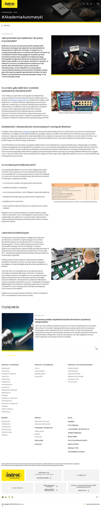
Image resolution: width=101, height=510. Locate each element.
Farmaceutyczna (7, 384)
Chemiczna (5, 376)
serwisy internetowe (92, 504)
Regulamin (72, 437)
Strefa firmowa (74, 433)
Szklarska (5, 406)
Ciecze (37, 368)
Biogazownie (6, 368)
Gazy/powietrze (40, 371)
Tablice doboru (39, 431)
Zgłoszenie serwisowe (42, 421)
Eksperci (37, 434)
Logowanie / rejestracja (78, 429)
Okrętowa (5, 395)
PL (91, 4)
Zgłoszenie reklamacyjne (42, 424)
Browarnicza (6, 371)
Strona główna (7, 12)
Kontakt (38, 444)
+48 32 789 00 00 (17, 488)
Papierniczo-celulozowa (9, 398)
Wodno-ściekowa (7, 409)
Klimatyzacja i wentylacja (9, 390)
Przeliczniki (38, 437)
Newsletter (73, 448)
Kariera (71, 422)
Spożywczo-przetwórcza (10, 403)
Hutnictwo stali (6, 429)
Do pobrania (73, 425)
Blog (15, 12)
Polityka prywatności (77, 440)
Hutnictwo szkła (7, 432)
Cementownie (6, 424)
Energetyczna (6, 382)
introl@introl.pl (81, 475)
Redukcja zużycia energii (75, 376)
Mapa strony (73, 444)
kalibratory (26, 132)
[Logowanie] (87, 4)
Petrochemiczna (7, 401)
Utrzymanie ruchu (73, 379)
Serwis (38, 418)
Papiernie (4, 435)
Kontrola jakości (73, 371)
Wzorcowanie (72, 382)
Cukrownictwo (6, 427)
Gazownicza (6, 387)
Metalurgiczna (6, 393)
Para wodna (38, 376)
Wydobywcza (6, 412)
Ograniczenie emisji (74, 374)
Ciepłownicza (6, 379)
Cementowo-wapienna (9, 374)
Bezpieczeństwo (73, 368)
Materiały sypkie (40, 374)
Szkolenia (39, 440)
